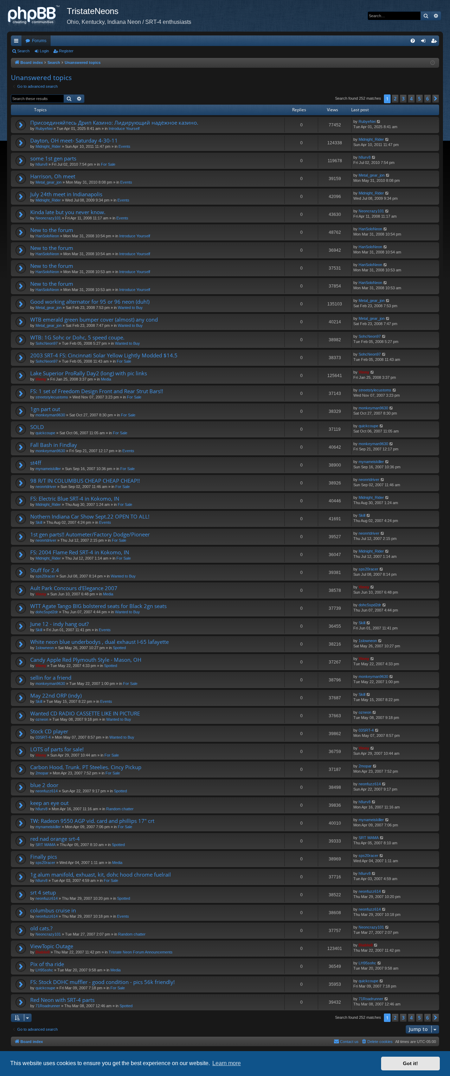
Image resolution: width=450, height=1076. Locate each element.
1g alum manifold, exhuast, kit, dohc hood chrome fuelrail (100, 874)
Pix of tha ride (47, 964)
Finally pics (43, 856)
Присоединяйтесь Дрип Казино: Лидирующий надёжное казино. (114, 122)
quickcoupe (45, 433)
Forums (39, 40)
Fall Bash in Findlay (53, 444)
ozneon (42, 719)
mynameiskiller (48, 469)
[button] (435, 98)
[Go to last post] (379, 121)
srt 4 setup (43, 892)
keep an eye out (49, 802)
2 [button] (395, 98)
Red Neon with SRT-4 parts (62, 999)
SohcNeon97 (47, 343)
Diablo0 (43, 952)
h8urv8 (41, 164)
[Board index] (37, 16)
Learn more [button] (226, 1063)
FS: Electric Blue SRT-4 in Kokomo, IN (74, 498)
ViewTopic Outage (51, 946)
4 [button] (411, 98)
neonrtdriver (46, 486)
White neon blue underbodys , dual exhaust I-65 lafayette (99, 641)
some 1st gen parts (53, 158)
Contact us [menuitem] (349, 1041)
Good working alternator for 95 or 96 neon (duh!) (89, 301)
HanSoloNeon (47, 236)
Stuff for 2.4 (44, 570)
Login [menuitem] (425, 42)
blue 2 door (44, 784)
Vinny (41, 379)
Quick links (17, 42)
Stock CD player (49, 731)
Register (66, 51)
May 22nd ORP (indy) (56, 695)
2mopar (42, 773)
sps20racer (45, 576)
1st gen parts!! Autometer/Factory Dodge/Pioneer (90, 534)
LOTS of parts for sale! (57, 749)
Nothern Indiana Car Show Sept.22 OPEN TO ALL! (89, 516)
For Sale (108, 164)
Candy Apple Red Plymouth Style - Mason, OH (85, 659)
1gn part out (45, 408)
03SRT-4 (43, 737)
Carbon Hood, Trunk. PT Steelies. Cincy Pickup (85, 767)
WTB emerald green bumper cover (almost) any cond (94, 319)
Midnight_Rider (48, 146)
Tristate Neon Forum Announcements (141, 952)
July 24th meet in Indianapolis (66, 194)
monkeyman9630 (50, 415)
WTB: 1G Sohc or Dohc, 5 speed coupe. (77, 337)
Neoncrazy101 (48, 218)
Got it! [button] (410, 1063)
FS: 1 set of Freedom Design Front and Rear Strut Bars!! (96, 391)
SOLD (37, 426)
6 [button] (427, 98)
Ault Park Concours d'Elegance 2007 (73, 588)
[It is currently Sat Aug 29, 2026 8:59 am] (432, 63)
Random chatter (120, 809)
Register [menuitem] (435, 42)
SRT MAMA (46, 845)
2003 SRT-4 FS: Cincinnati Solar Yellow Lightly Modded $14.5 (104, 355)
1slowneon (45, 648)
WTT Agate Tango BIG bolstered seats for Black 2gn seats (98, 605)
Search (23, 51)
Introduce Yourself (124, 128)
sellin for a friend (50, 677)
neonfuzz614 (47, 791)
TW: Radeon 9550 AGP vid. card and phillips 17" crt (92, 820)
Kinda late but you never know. (67, 212)
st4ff (35, 462)
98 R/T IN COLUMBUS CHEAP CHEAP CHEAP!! (85, 480)
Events (124, 146)
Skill (39, 522)
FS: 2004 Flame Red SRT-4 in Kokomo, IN (79, 552)
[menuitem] (412, 40)
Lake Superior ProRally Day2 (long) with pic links (88, 373)
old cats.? (41, 928)
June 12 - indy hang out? (59, 623)
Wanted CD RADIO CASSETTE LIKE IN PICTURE (85, 713)
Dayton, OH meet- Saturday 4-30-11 (74, 140)
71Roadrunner (48, 1006)
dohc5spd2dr (47, 612)
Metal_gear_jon (49, 182)
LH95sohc (44, 970)
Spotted (119, 648)
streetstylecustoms (52, 397)
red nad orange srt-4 (55, 838)
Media (106, 379)
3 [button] (403, 98)
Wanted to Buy (130, 307)
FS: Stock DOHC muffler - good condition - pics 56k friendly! (102, 981)
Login (44, 51)
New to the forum (51, 229)
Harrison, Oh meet (52, 176)
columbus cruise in (53, 910)
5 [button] (419, 98)
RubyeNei (44, 128)
